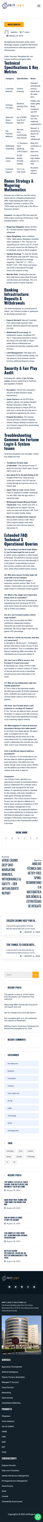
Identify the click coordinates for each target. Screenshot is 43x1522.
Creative (11, 1086)
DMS (4, 1442)
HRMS (4, 1432)
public (10, 1108)
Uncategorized (14, 24)
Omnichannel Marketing (11, 1403)
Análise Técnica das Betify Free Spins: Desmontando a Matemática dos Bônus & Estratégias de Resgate (33, 884)
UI (7, 1162)
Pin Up (10, 1101)
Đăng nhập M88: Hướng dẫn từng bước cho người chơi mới (21, 1005)
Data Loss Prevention (10, 1470)
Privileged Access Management (14, 1481)
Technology (12, 1116)
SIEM (4, 1491)
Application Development (12, 1367)
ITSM (4, 1452)
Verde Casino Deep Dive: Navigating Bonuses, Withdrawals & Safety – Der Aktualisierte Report (11, 876)
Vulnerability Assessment (12, 1501)
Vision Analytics (8, 1421)
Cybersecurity (7, 1398)
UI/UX (10, 1123)
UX (14, 1162)
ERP (3, 1447)
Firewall (5, 1496)
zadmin (14, 32)
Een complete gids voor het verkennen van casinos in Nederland (20, 1019)
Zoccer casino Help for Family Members (21, 920)
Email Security (7, 1486)
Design (9, 1156)
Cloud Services (8, 1387)
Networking (6, 1393)
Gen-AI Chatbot (8, 1426)
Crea (20, 1151)
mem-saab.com (13, 1093)
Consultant (12, 1078)
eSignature (6, 1416)
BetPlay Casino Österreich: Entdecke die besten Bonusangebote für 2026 (21, 1027)
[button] (38, 6)
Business (11, 1071)
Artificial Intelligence (10, 1372)
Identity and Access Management (15, 1476)
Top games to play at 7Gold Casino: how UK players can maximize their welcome (19, 996)
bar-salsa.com (13, 1063)
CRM (4, 1437)
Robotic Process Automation (13, 1377)
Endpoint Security (9, 1465)
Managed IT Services (10, 1382)
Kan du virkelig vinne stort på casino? (20, 1012)
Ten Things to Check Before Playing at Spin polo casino (21, 944)
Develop (19, 1156)
